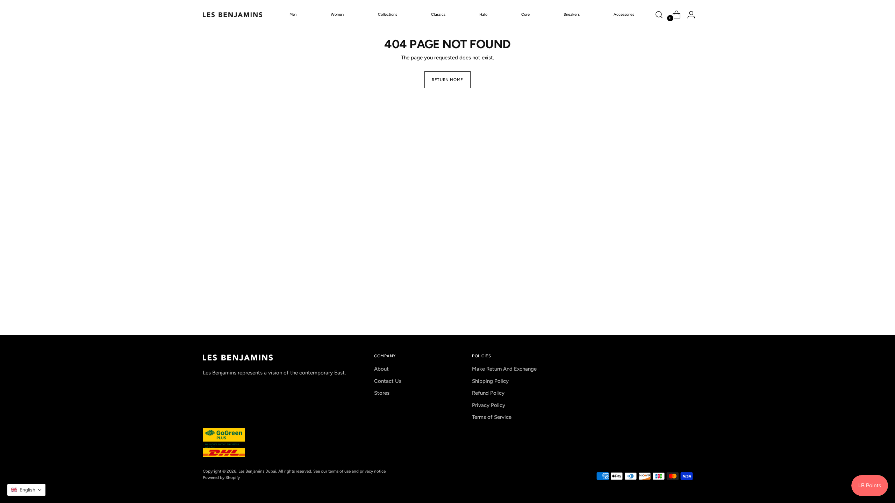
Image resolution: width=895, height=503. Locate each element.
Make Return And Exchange (504, 369)
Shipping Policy (490, 381)
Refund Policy (488, 393)
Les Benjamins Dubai (257, 471)
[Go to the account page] (688, 15)
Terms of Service (491, 417)
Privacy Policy (488, 405)
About (381, 369)
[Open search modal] (659, 15)
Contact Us (387, 381)
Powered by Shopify (221, 477)
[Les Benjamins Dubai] (232, 14)
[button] (26, 490)
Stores (381, 393)
